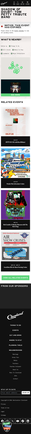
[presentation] (15, 87)
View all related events (15, 278)
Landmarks (6, 53)
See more (15, 95)
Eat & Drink (6, 50)
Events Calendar (19, 31)
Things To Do (15, 46)
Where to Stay (18, 50)
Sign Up (26, 393)
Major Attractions (19, 53)
